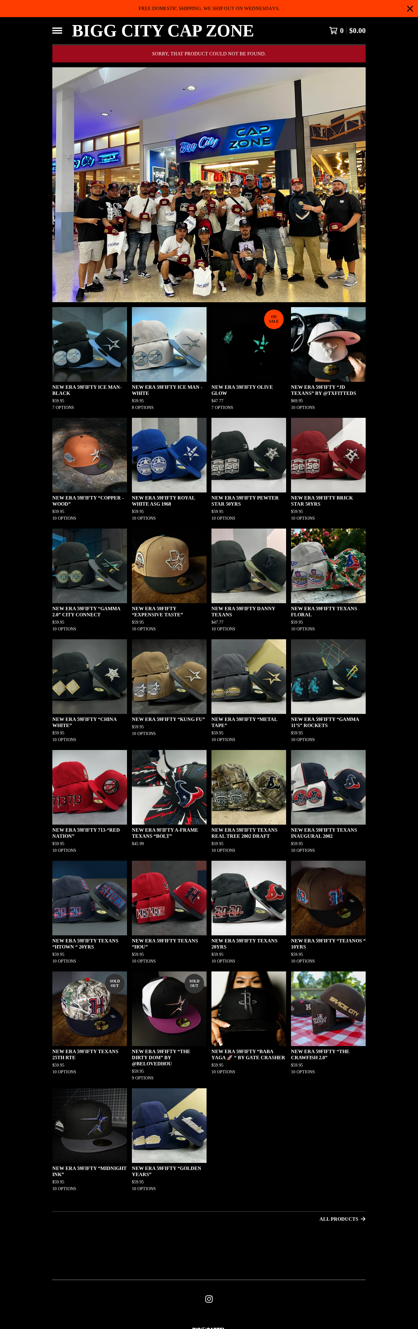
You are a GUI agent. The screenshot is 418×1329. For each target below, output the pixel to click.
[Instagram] (209, 1299)
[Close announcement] (410, 8)
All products (338, 1219)
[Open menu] (57, 30)
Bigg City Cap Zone (163, 30)
